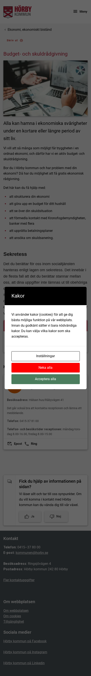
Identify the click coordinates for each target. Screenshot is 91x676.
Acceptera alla (45, 379)
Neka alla (45, 368)
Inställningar (45, 356)
